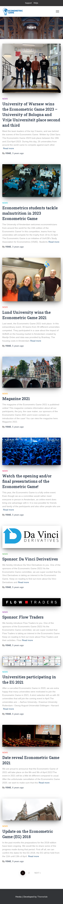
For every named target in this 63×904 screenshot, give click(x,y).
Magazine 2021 (16, 398)
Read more (8, 148)
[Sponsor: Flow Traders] (31, 602)
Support (28, 3)
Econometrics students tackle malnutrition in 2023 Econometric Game (30, 213)
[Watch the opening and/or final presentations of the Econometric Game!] (31, 451)
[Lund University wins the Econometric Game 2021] (31, 279)
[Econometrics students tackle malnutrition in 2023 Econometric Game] (31, 180)
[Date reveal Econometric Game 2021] (31, 736)
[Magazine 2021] (31, 372)
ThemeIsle (42, 896)
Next (36, 873)
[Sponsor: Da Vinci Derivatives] (31, 537)
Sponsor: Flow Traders (22, 617)
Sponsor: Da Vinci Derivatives (30, 559)
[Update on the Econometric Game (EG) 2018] (31, 809)
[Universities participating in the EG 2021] (31, 661)
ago (18, 153)
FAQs (36, 3)
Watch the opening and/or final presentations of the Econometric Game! (27, 481)
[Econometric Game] (13, 11)
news (5, 99)
